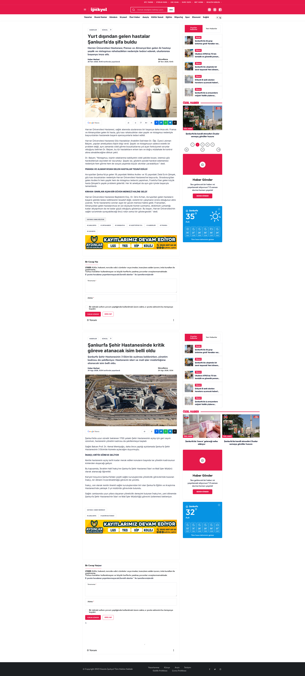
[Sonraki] (218, 154)
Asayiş (145, 17)
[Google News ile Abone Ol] (93, 122)
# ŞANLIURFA (91, 225)
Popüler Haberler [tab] (193, 28)
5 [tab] (212, 149)
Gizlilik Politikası (160, 671)
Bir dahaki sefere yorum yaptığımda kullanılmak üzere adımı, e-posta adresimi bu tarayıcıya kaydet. (131, 308)
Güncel (198, 50)
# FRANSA (163, 225)
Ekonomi (196, 17)
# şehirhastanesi (107, 516)
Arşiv (177, 668)
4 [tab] (207, 149)
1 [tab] (192, 149)
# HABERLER (151, 225)
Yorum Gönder (93, 314)
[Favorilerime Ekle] (135, 123)
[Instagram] (220, 669)
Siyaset (123, 17)
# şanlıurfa (91, 516)
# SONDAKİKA (120, 225)
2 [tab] (197, 149)
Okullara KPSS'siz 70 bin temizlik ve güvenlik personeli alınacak (207, 56)
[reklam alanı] (131, 242)
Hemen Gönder (202, 201)
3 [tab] (202, 149)
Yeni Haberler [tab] (211, 29)
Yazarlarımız (153, 668)
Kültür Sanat (157, 17)
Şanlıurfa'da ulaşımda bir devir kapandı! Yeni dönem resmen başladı (206, 69)
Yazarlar (88, 17)
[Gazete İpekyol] (99, 10)
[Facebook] (209, 669)
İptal (99, 565)
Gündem (113, 17)
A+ (146, 123)
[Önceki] (186, 154)
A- (152, 123)
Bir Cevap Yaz (91, 262)
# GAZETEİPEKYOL (135, 225)
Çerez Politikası (179, 671)
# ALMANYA (91, 231)
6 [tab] (202, 154)
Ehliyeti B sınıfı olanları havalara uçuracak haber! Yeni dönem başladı (206, 82)
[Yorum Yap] (141, 123)
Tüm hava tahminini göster (202, 244)
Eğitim (169, 17)
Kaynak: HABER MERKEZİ (96, 510)
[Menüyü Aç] (85, 10)
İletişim (187, 668)
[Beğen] (129, 123)
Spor (187, 17)
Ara (171, 10)
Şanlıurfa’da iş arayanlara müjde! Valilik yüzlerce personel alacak (206, 95)
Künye (167, 668)
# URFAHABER (106, 225)
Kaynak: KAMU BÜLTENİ (95, 219)
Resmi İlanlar (100, 17)
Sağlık (206, 17)
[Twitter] (215, 669)
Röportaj (178, 17)
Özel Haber (134, 17)
